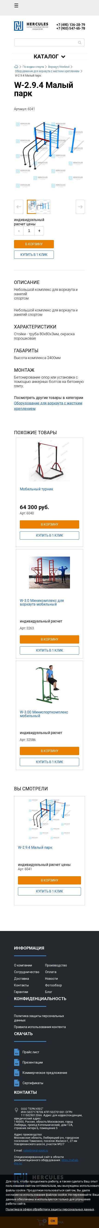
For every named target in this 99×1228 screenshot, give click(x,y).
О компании (23, 965)
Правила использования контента (40, 1027)
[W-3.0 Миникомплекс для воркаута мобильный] (49, 572)
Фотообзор (53, 985)
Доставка (21, 978)
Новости (51, 978)
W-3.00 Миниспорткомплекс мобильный (44, 714)
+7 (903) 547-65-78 (70, 28)
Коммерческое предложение (45, 1073)
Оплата (50, 972)
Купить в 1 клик (33, 255)
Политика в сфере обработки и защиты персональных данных (50, 1209)
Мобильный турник (36, 489)
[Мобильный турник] (49, 461)
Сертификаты (33, 1083)
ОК (53, 1221)
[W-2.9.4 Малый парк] (49, 155)
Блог (48, 992)
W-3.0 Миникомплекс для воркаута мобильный (42, 602)
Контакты (21, 985)
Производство (56, 965)
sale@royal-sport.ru (35, 1150)
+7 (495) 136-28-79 (70, 25)
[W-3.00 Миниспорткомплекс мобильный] (49, 684)
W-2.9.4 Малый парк (35, 847)
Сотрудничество (26, 972)
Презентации (33, 1062)
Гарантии (21, 992)
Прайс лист (31, 1052)
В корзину (34, 244)
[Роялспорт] (31, 29)
